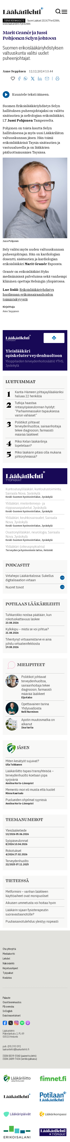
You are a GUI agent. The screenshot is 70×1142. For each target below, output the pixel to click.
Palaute (6, 997)
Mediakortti (9, 953)
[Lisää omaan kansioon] (13, 79)
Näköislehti (8, 963)
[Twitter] (33, 79)
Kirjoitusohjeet (10, 968)
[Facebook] (19, 79)
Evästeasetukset (12, 1015)
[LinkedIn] (40, 79)
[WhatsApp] (25, 79)
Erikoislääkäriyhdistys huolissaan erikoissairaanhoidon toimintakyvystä (28, 294)
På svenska (8, 1006)
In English (7, 1011)
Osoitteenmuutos (12, 1002)
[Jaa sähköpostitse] (47, 79)
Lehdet (6, 958)
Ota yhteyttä (9, 949)
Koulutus (7, 977)
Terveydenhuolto (14, 20)
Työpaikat (8, 973)
